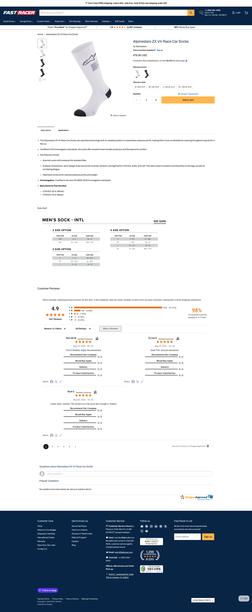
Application (63, 130)
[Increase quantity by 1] (156, 100)
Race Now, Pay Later (46, 545)
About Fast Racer (79, 526)
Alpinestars (141, 46)
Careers (75, 541)
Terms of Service (72, 599)
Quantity (137, 94)
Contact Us (42, 549)
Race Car (59, 21)
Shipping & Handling (46, 534)
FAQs (39, 526)
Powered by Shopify (44, 604)
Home (40, 34)
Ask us (160, 50)
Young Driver (26, 21)
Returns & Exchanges (46, 530)
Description (46, 130)
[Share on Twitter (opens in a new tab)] (56, 381)
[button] (42, 43)
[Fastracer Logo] (19, 12)
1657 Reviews (58, 319)
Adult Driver (9, 21)
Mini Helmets (91, 21)
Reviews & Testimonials (82, 534)
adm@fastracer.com (124, 552)
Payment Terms (43, 599)
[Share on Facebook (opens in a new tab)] (51, 382)
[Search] (190, 13)
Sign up (208, 536)
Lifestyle (106, 21)
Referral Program (79, 537)
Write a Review (110, 329)
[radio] (126, 307)
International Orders (45, 537)
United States (202, 600)
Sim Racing (74, 21)
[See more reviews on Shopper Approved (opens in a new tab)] (60, 382)
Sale (130, 21)
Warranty (41, 541)
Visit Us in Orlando (80, 530)
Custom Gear (43, 21)
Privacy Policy (57, 599)
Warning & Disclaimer (90, 599)
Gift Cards (119, 21)
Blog (74, 545)
